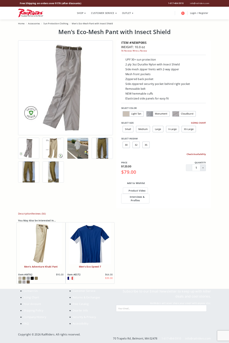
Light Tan (136, 113)
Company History (34, 317)
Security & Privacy (84, 317)
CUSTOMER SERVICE (103, 13)
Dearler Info (80, 310)
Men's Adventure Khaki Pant (41, 266)
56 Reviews (126, 50)
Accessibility (80, 323)
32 (136, 144)
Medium (143, 129)
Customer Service (84, 291)
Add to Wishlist (135, 183)
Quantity (200, 162)
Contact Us (30, 291)
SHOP (80, 13)
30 (126, 144)
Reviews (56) (39, 213)
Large (158, 129)
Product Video (137, 190)
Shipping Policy (33, 310)
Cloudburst (187, 113)
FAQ (26, 323)
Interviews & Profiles (137, 198)
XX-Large (189, 129)
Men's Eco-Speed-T (90, 266)
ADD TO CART (193, 183)
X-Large (172, 129)
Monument (161, 113)
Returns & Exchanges (86, 297)
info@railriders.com (199, 3)
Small (128, 129)
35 (146, 144)
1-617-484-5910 (176, 3)
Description (25, 213)
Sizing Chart (198, 122)
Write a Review (140, 50)
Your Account (32, 304)
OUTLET (127, 13)
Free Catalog (81, 304)
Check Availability (196, 154)
